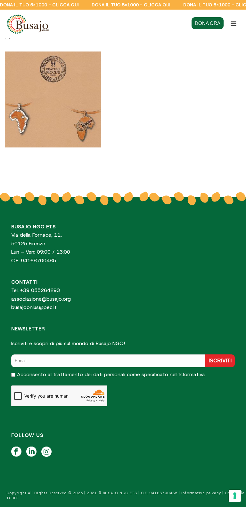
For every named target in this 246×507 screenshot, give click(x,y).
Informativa (192, 374)
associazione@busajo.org (41, 299)
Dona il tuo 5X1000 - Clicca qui (39, 5)
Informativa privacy (201, 493)
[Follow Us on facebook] (16, 452)
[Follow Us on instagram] (46, 452)
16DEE (12, 498)
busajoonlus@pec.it (34, 307)
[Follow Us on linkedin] (31, 452)
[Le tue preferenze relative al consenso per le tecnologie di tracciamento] (235, 496)
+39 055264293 (41, 290)
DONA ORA (207, 23)
